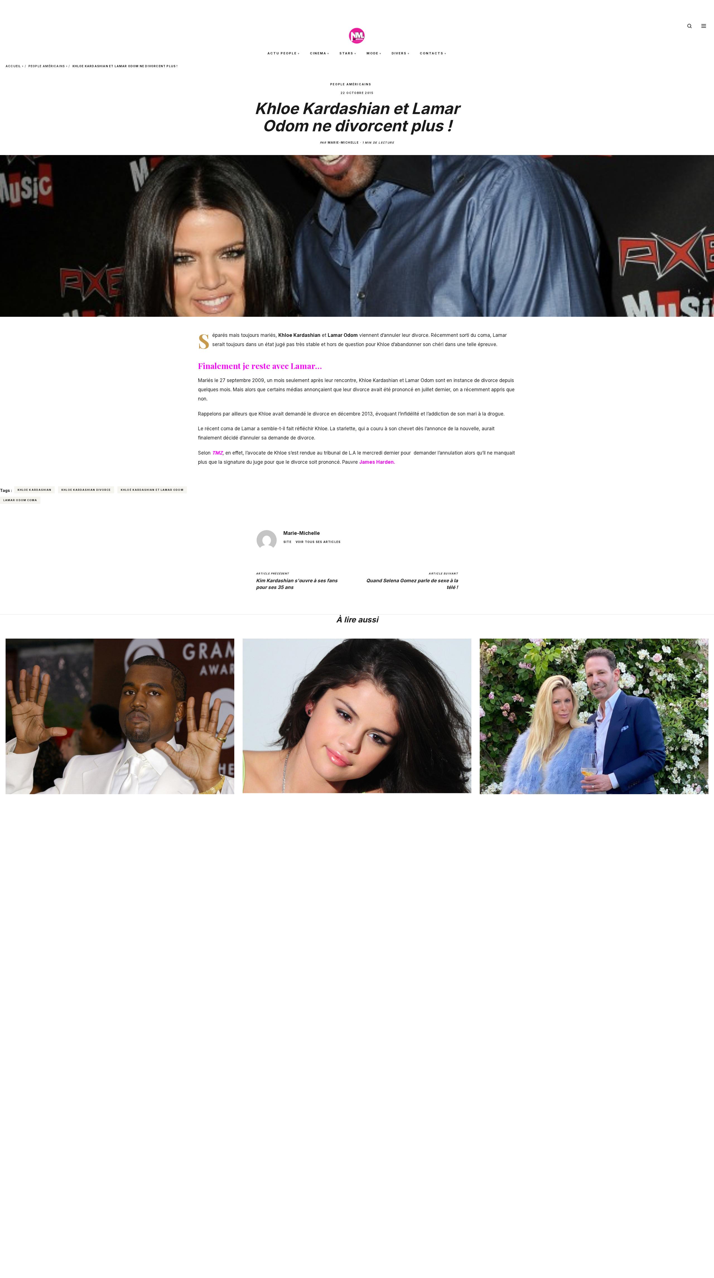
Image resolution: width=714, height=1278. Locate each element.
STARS (346, 53)
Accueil (13, 66)
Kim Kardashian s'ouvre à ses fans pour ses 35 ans (296, 581)
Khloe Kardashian (34, 489)
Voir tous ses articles (318, 541)
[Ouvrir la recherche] (689, 25)
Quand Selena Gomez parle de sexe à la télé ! (412, 581)
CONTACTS (431, 53)
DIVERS (399, 53)
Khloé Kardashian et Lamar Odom (152, 489)
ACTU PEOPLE (282, 53)
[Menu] (703, 26)
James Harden (376, 462)
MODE (372, 53)
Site (287, 541)
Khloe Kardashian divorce (86, 489)
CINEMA (318, 53)
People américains (46, 66)
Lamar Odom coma (20, 500)
